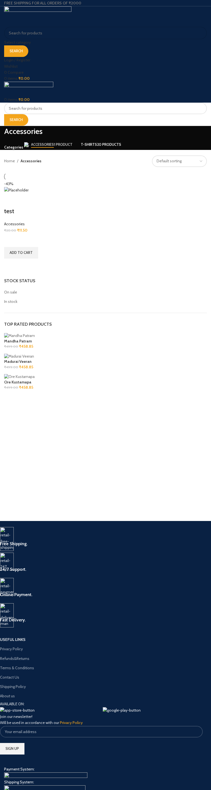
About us (7, 695)
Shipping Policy (13, 686)
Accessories (14, 223)
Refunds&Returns (14, 658)
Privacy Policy (11, 648)
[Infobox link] (101, 537)
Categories (13, 147)
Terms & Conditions (17, 667)
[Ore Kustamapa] (19, 376)
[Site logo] (37, 16)
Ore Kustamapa (17, 382)
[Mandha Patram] (19, 335)
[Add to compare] (11, 200)
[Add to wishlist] (11, 240)
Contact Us (9, 677)
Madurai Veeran (18, 361)
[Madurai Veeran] (19, 355)
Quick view (11, 265)
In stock (10, 301)
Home (9, 160)
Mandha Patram (18, 341)
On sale (10, 292)
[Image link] (45, 775)
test (9, 211)
